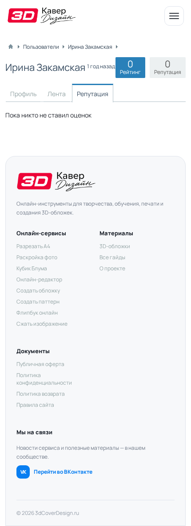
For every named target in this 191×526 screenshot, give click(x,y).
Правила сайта (35, 405)
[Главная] (10, 46)
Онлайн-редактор (39, 279)
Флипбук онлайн (37, 312)
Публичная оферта (40, 364)
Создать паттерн (38, 301)
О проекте (112, 268)
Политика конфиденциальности (44, 378)
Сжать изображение (42, 323)
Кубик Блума (31, 268)
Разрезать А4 (33, 246)
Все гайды (112, 257)
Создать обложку (38, 290)
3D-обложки (114, 246)
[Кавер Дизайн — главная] (41, 16)
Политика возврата (40, 393)
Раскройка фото (36, 257)
